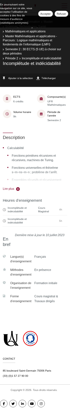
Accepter (45, 13)
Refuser (61, 13)
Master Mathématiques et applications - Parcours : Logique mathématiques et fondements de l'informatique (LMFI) (30, 40)
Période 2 (11, 58)
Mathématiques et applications (25, 31)
